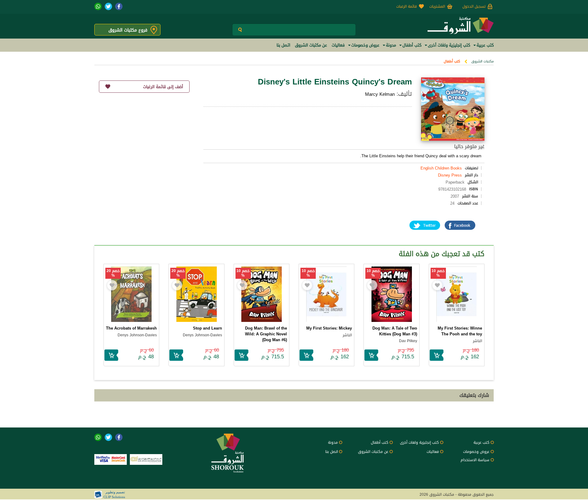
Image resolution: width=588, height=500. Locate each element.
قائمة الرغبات (406, 6)
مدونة (333, 442)
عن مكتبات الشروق (373, 451)
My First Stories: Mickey (329, 328)
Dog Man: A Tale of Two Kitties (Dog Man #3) (394, 331)
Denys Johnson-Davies (202, 335)
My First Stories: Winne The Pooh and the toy (460, 331)
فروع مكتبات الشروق (127, 30)
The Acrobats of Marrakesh (131, 328)
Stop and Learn (207, 328)
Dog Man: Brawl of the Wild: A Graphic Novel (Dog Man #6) (266, 334)
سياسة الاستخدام (475, 460)
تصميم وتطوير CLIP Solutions (114, 494)
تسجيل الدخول (473, 6)
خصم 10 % (438, 273)
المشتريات (437, 6)
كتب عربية (481, 442)
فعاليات (433, 451)
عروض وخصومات (476, 451)
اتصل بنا (331, 451)
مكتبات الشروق (482, 61)
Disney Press (450, 175)
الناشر (477, 341)
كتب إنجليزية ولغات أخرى (419, 442)
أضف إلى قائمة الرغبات (163, 87)
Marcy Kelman (380, 94)
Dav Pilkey (408, 341)
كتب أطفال (452, 61)
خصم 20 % (178, 273)
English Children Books (441, 168)
